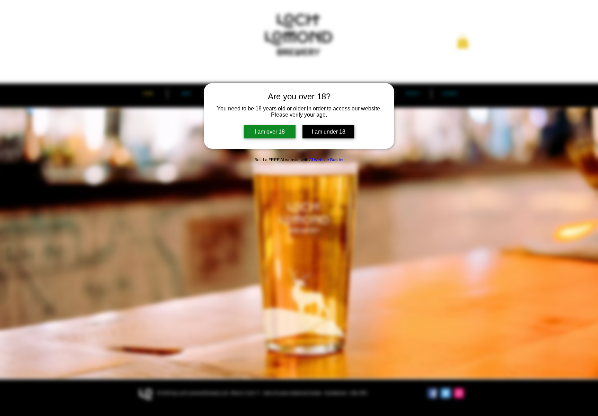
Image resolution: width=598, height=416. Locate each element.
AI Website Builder (326, 159)
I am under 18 (328, 132)
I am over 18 (270, 132)
